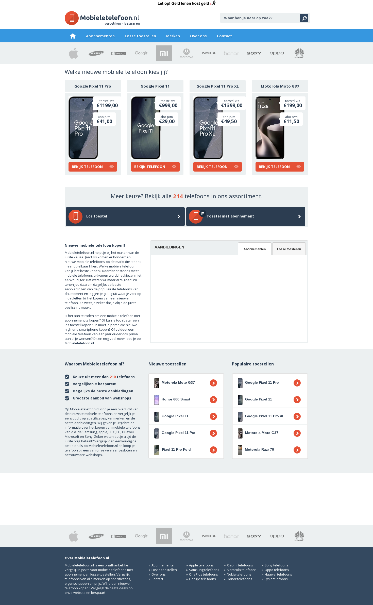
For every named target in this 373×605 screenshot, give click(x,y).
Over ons (198, 35)
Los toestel (96, 216)
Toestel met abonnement (230, 216)
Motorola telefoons (242, 569)
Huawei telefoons (278, 574)
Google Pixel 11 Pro (92, 86)
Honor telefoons (239, 579)
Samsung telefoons (204, 569)
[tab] (255, 248)
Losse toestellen (140, 35)
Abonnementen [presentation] (255, 249)
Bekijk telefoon (87, 166)
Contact (224, 35)
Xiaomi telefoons (240, 565)
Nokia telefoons (239, 574)
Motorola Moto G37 (280, 86)
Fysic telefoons (276, 579)
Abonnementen (100, 35)
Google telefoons (202, 579)
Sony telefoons (276, 565)
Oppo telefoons (277, 569)
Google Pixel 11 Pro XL (217, 86)
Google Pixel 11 (155, 86)
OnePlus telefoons (203, 574)
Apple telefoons (201, 565)
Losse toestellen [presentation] (289, 249)
